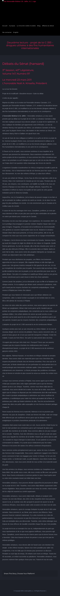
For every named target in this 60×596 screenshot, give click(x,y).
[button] (23, 32)
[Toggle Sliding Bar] (20, 32)
